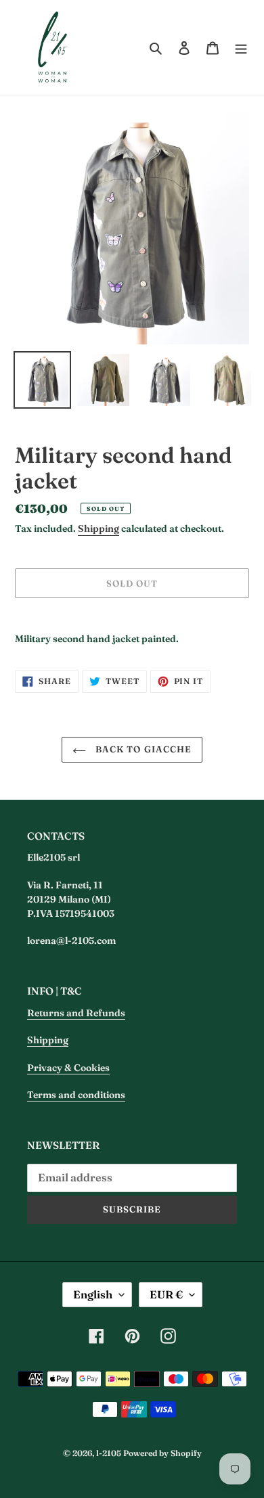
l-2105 (108, 1453)
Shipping (98, 528)
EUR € (166, 1294)
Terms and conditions (76, 1095)
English (92, 1294)
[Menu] (241, 47)
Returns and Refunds (76, 1013)
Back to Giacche (142, 749)
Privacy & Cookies (68, 1068)
